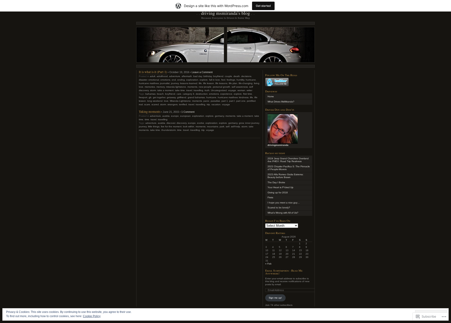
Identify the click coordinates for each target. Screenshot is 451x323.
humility (240, 79)
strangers (172, 104)
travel (189, 90)
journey (175, 83)
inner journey (252, 123)
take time (180, 90)
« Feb (268, 263)
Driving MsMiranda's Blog (225, 13)
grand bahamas (196, 97)
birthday (207, 76)
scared (155, 104)
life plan (233, 83)
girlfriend (181, 97)
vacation (216, 104)
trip (208, 104)
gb (150, 97)
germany (219, 116)
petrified (251, 101)
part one (240, 101)
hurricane (251, 79)
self (227, 126)
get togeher (159, 97)
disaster (143, 79)
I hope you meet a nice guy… (284, 202)
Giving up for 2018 (278, 192)
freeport (143, 97)
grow (241, 123)
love (141, 87)
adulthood (162, 76)
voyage (232, 90)
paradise (215, 101)
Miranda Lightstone (180, 101)
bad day (197, 76)
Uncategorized (219, 90)
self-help (235, 126)
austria (166, 116)
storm (153, 90)
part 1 (225, 101)
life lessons (221, 83)
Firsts (270, 197)
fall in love (214, 79)
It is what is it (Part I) (153, 72)
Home (271, 96)
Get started (263, 6)
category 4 (188, 94)
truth (207, 90)
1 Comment (187, 111)
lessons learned (188, 83)
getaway (171, 97)
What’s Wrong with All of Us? (283, 212)
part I (232, 101)
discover (171, 123)
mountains (212, 126)
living (256, 83)
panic (206, 101)
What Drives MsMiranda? (281, 101)
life (200, 83)
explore (204, 79)
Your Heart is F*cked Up (280, 187)
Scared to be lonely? (279, 207)
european (185, 116)
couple (228, 76)
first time (247, 94)
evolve (200, 123)
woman (241, 90)
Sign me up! (275, 297)
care (179, 94)
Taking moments (149, 111)
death (236, 76)
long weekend (155, 101)
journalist (165, 83)
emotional (153, 79)
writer (249, 90)
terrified (183, 104)
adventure (174, 76)
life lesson (208, 83)
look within (188, 126)
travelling (198, 90)
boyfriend (218, 76)
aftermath (187, 76)
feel (223, 79)
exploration (192, 79)
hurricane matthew (149, 83)
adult (152, 76)
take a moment (165, 90)
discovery (182, 123)
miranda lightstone (176, 87)
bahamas (150, 94)
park (222, 126)
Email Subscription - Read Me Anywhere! (284, 272)
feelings (231, 79)
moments (192, 87)
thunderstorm (168, 130)
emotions (165, 79)
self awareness (240, 87)
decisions (246, 76)
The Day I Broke (276, 182)
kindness (244, 97)
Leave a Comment (202, 72)
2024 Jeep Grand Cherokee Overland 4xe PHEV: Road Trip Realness (288, 160)
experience (226, 94)
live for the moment (171, 126)
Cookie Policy (92, 316)
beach (160, 94)
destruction (202, 94)
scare (147, 104)
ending (181, 79)
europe (175, 116)
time (147, 119)
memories (150, 87)
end (174, 79)
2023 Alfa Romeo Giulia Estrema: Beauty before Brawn (285, 176)
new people (205, 87)
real (141, 104)
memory (160, 87)
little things (153, 126)
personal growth (221, 87)
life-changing (246, 83)
